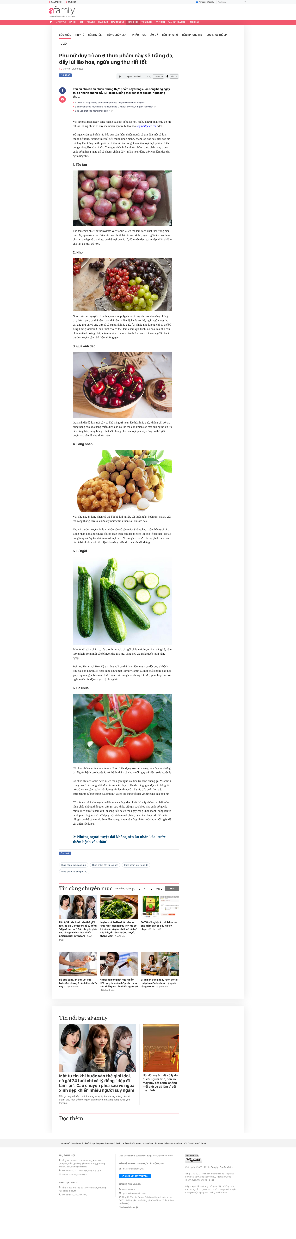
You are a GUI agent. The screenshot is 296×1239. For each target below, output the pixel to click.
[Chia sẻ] (62, 90)
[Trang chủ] (51, 22)
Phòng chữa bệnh (117, 34)
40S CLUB (194, 22)
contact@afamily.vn (78, 1174)
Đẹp (81, 22)
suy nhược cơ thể (146, 126)
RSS (204, 1143)
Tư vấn (63, 43)
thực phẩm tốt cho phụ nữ (74, 871)
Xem (172, 888)
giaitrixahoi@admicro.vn (134, 1193)
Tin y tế (79, 34)
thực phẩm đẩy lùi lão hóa (105, 865)
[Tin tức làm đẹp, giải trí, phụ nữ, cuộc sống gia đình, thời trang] (62, 12)
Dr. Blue (72, 2)
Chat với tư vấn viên (136, 1176)
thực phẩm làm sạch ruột (73, 865)
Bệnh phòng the (192, 34)
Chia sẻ (66, 75)
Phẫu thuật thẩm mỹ (145, 34)
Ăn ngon (160, 22)
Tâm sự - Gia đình (177, 22)
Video (197, 1143)
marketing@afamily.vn (133, 1169)
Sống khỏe (95, 34)
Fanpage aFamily (206, 2)
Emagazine (56, 2)
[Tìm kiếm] (245, 2)
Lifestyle (61, 22)
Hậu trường (117, 22)
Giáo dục (103, 22)
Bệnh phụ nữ (170, 34)
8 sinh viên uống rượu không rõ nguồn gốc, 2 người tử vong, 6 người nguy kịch (114, 106)
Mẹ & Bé (91, 22)
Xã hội (72, 22)
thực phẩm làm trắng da (136, 865)
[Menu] (204, 22)
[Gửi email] (62, 99)
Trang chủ (64, 1143)
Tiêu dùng (146, 22)
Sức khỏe (133, 22)
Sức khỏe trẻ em (217, 34)
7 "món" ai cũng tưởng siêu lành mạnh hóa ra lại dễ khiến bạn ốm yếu (110, 102)
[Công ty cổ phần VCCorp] (193, 1158)
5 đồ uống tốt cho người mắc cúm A (93, 110)
